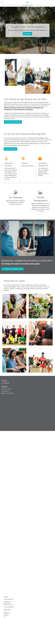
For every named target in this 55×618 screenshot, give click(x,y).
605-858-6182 (10, 599)
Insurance (6, 615)
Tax (4, 616)
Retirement (6, 612)
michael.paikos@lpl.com (9, 607)
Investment (6, 613)
